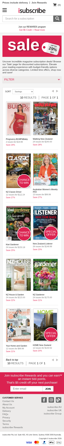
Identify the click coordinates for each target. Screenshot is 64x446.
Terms (5, 424)
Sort (8, 91)
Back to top (12, 359)
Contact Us (8, 401)
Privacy (6, 417)
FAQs (5, 414)
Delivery (6, 411)
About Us (7, 404)
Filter (9, 79)
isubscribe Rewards (12, 427)
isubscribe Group (53, 413)
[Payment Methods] (44, 442)
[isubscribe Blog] (58, 400)
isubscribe (54, 407)
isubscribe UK (54, 410)
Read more (39, 30)
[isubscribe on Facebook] (44, 400)
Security (6, 420)
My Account (8, 407)
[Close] (61, 375)
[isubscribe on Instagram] (51, 400)
